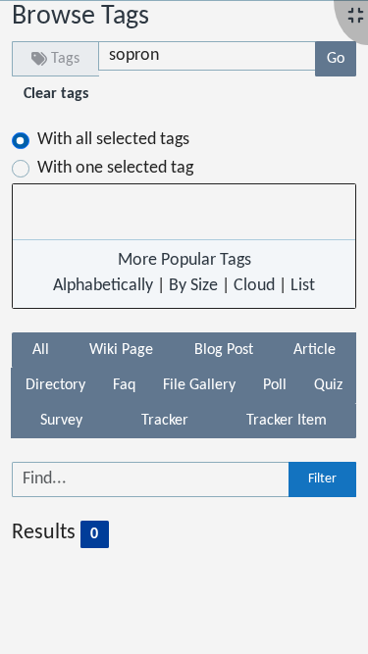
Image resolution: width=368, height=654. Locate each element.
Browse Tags (80, 16)
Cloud (254, 285)
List (302, 285)
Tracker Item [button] (286, 420)
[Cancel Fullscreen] (355, 17)
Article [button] (314, 350)
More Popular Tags (184, 260)
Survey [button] (61, 420)
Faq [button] (124, 385)
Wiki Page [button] (121, 350)
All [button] (40, 350)
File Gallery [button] (199, 385)
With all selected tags (113, 139)
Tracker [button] (164, 420)
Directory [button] (55, 385)
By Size (193, 285)
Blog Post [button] (223, 350)
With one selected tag (115, 168)
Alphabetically (103, 285)
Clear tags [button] (56, 94)
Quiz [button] (328, 385)
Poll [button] (275, 385)
